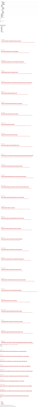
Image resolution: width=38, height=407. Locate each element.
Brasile (3, 12)
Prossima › (15, 344)
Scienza (2, 15)
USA (2, 10)
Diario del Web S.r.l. (11, 405)
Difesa (1, 5)
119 (13, 344)
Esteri (1, 31)
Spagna (3, 9)
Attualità (2, 14)
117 (11, 344)
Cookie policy (2, 403)
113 (8, 344)
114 (9, 344)
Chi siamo (2, 402)
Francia (3, 7)
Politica (1, 29)
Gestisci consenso (2, 404)
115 (10, 344)
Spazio (1, 30)
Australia (3, 11)
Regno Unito (3, 8)
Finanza (3, 3)
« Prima (4, 344)
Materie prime (3, 4)
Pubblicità (2, 401)
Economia (2, 1)
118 (12, 344)
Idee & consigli (2, 17)
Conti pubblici (3, 2)
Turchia (3, 13)
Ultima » (17, 344)
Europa (1, 6)
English (2, 16)
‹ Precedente (6, 344)
